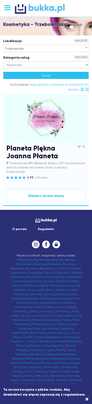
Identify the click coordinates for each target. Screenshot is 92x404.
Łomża (57, 315)
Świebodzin (51, 367)
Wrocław (75, 380)
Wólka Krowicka (57, 380)
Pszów (60, 350)
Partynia (22, 345)
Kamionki (36, 294)
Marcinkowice (21, 320)
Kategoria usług (16, 57)
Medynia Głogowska (46, 320)
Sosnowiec (60, 362)
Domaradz (73, 277)
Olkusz (74, 332)
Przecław (22, 350)
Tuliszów (17, 375)
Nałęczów (66, 328)
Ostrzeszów (71, 337)
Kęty (74, 294)
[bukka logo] (46, 220)
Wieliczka (72, 375)
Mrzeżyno (49, 324)
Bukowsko (17, 268)
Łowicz (68, 315)
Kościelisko (46, 302)
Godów (73, 281)
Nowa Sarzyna (59, 332)
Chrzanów (74, 268)
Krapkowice (23, 307)
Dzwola (37, 281)
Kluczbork (18, 298)
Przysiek (49, 350)
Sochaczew (43, 362)
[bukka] (46, 8)
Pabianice (74, 341)
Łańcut (47, 315)
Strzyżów (20, 367)
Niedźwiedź (20, 332)
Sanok (29, 358)
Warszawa (57, 375)
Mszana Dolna (67, 324)
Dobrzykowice (54, 277)
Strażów (74, 362)
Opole (27, 337)
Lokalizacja (12, 41)
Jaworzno (62, 289)
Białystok (57, 259)
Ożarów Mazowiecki (52, 341)
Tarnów (17, 371)
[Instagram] (36, 244)
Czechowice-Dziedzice (26, 272)
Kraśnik (38, 307)
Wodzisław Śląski (33, 380)
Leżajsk (71, 307)
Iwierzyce (73, 285)
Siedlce (16, 362)
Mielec (66, 320)
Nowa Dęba (38, 332)
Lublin (14, 315)
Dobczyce (17, 277)
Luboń (24, 315)
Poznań (70, 345)
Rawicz (40, 354)
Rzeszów (18, 358)
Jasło (40, 289)
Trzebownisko (70, 371)
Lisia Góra (45, 311)
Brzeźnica (69, 264)
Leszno (59, 307)
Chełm (60, 268)
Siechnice (73, 358)
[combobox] (46, 48)
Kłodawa (32, 298)
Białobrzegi (42, 259)
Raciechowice (24, 354)
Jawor (49, 289)
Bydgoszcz (46, 268)
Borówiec (55, 264)
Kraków (69, 302)
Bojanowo (40, 264)
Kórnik (59, 302)
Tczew (28, 371)
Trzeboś (54, 371)
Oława (17, 337)
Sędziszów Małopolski (50, 358)
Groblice (29, 285)
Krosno (48, 307)
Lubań (73, 311)
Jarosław (19, 289)
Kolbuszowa (48, 298)
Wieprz (15, 380)
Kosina (21, 302)
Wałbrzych (41, 375)
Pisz (61, 345)
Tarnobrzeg (69, 367)
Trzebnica (40, 371)
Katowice (63, 294)
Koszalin (32, 302)
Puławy (71, 350)
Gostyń (17, 285)
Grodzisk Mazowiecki (51, 285)
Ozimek (30, 341)
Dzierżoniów (21, 281)
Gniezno (61, 281)
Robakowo (54, 354)
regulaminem (74, 394)
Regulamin (46, 229)
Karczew (49, 294)
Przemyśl (36, 350)
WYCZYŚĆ (81, 40)
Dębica (76, 272)
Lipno (33, 311)
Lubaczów (61, 311)
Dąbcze (49, 272)
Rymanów (69, 354)
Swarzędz (35, 367)
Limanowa (20, 311)
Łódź (78, 315)
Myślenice (24, 328)
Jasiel (31, 289)
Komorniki (64, 298)
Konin (76, 298)
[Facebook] (46, 244)
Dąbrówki (63, 272)
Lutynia (35, 315)
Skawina (28, 362)
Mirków (36, 324)
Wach (28, 375)
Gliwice (49, 281)
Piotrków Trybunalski (43, 345)
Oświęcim (17, 341)
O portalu (19, 229)
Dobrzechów (34, 277)
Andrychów (24, 259)
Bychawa (31, 268)
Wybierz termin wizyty (46, 196)
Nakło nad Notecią (46, 328)
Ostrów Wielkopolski (47, 337)
